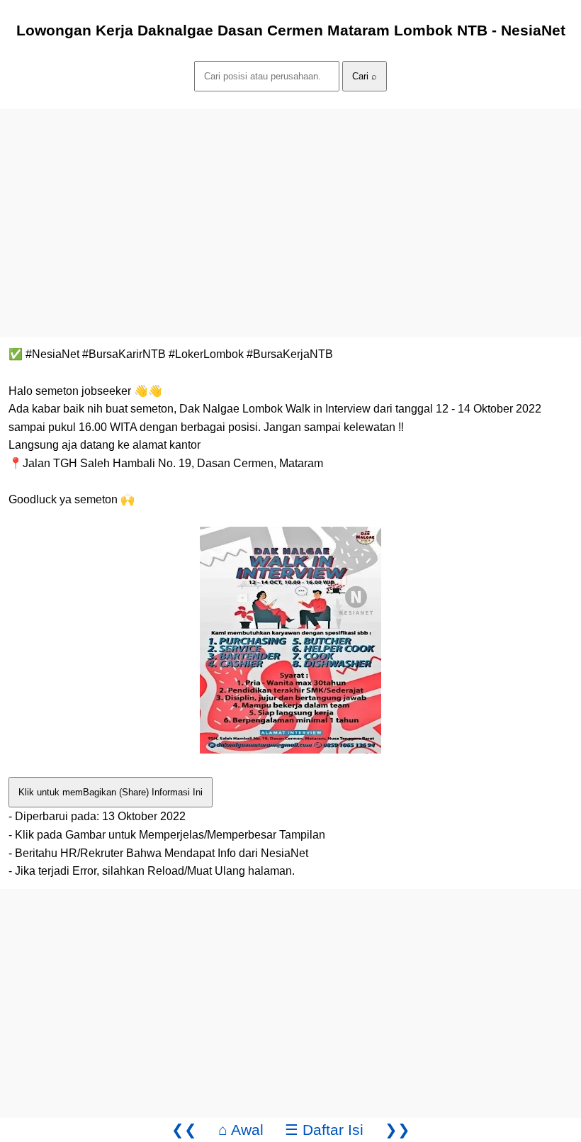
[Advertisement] (290, 207)
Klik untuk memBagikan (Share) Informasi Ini (110, 792)
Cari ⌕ (364, 76)
